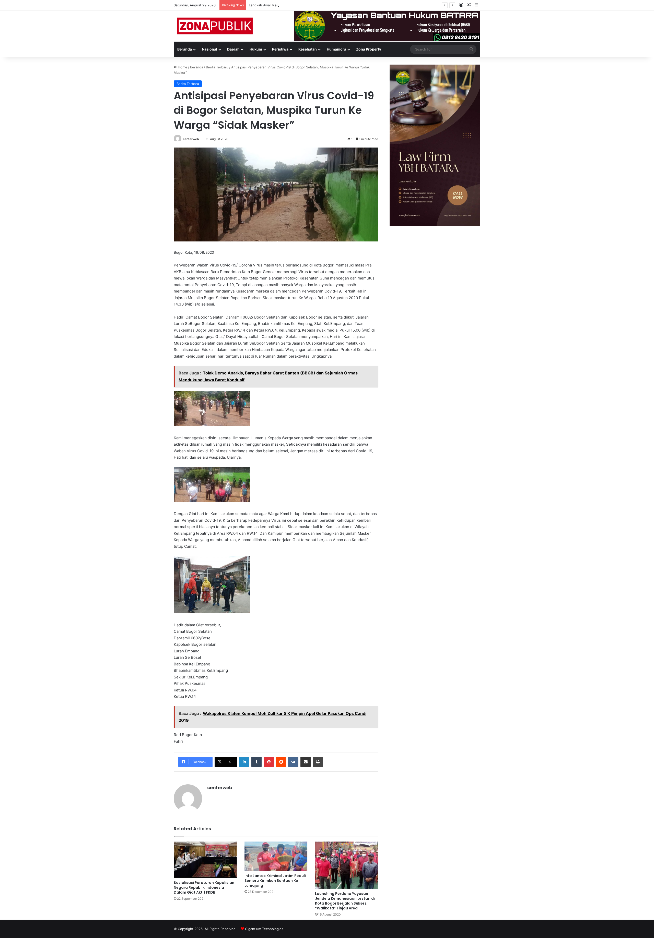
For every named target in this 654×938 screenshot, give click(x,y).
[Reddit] (281, 762)
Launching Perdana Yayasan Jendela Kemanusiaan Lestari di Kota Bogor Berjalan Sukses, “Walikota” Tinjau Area (345, 901)
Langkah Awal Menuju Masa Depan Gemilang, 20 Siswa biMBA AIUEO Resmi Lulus (314, 5)
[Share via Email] (305, 762)
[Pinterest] (269, 762)
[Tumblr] (256, 762)
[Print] (318, 762)
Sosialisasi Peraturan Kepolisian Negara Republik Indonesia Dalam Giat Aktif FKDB (204, 887)
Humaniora (336, 49)
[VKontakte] (293, 762)
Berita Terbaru (217, 67)
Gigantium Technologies (264, 929)
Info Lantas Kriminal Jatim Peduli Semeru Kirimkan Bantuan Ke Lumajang (275, 880)
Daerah (233, 49)
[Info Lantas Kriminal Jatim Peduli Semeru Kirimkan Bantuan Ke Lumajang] (276, 856)
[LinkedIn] (244, 762)
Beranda (184, 49)
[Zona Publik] (214, 25)
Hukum (256, 49)
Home (182, 67)
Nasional (209, 49)
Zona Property (368, 49)
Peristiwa (280, 49)
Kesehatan (307, 49)
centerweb (191, 139)
